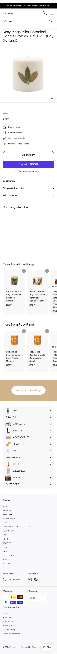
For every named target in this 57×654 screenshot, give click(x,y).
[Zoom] (52, 98)
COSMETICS (8, 531)
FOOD (5, 547)
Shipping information (13, 188)
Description (9, 181)
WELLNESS (8, 564)
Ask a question (10, 195)
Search (6, 613)
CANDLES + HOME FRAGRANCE (17, 527)
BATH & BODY (9, 519)
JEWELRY (7, 543)
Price (5, 113)
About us (7, 617)
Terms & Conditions (11, 634)
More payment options (28, 171)
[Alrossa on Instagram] (30, 579)
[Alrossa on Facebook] (36, 579)
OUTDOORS (8, 555)
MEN (5, 551)
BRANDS (7, 510)
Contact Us (8, 621)
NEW (5, 506)
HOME (5, 539)
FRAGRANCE (9, 523)
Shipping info (8, 626)
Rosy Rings (26, 264)
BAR (5, 560)
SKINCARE (7, 514)
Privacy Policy (9, 630)
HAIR (5, 535)
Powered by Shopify (29, 647)
